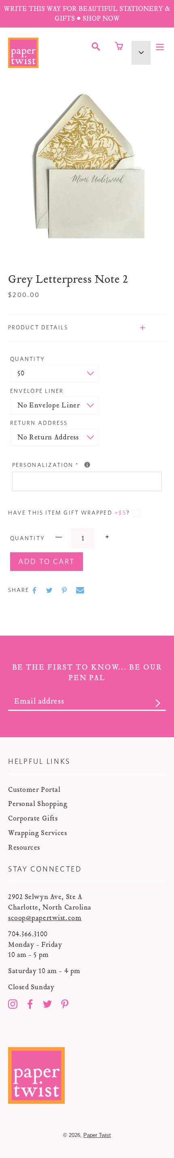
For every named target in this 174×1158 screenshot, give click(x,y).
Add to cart (46, 562)
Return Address (39, 423)
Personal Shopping (38, 804)
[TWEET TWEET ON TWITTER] (50, 590)
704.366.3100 (28, 934)
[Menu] (160, 46)
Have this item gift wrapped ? (69, 513)
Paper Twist (97, 1135)
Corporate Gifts (32, 818)
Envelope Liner (37, 391)
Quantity (27, 359)
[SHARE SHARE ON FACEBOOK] (35, 590)
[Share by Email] (80, 590)
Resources (24, 847)
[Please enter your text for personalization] (87, 465)
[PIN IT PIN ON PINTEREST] (65, 590)
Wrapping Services (37, 833)
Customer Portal (34, 790)
